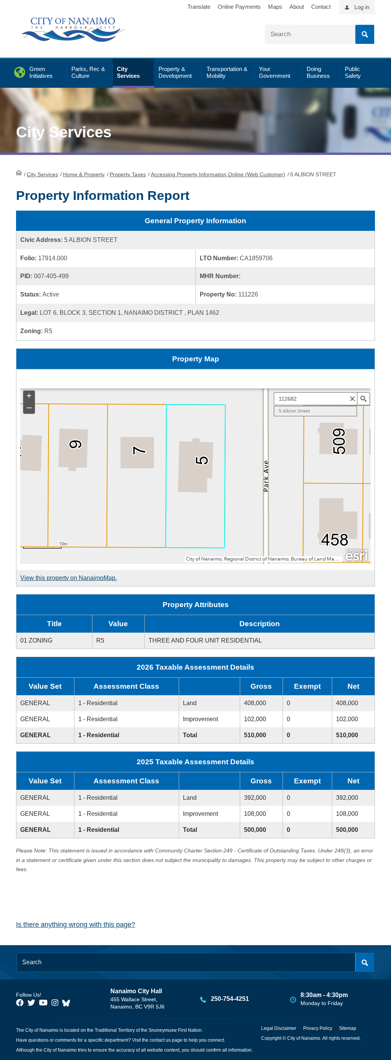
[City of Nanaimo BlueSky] (68, 1003)
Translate (198, 6)
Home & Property (84, 174)
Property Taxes (128, 174)
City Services (42, 174)
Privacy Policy (317, 1028)
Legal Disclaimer (278, 1028)
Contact (321, 6)
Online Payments (239, 6)
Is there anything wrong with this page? (75, 924)
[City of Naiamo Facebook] (20, 1003)
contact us (160, 1040)
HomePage (19, 172)
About (296, 6)
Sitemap (347, 1028)
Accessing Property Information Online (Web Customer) (218, 174)
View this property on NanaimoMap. (68, 578)
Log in (361, 7)
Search (364, 34)
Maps (275, 6)
